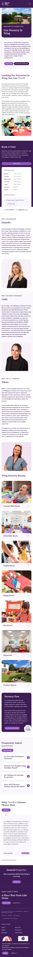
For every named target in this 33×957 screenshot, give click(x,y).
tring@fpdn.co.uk (23, 210)
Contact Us (17, 881)
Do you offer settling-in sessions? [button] (14, 757)
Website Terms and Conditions (20, 947)
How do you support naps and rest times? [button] (15, 767)
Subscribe (4, 915)
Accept (5, 953)
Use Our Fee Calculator (21, 63)
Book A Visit (9, 63)
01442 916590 (10, 210)
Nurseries (4, 932)
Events (4, 930)
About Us (6, 810)
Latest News (18, 932)
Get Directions (11, 203)
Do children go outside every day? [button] (13, 776)
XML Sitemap (16, 915)
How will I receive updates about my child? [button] (14, 785)
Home (3, 927)
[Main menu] (29, 4)
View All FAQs (7, 750)
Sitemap (10, 915)
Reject (13, 953)
